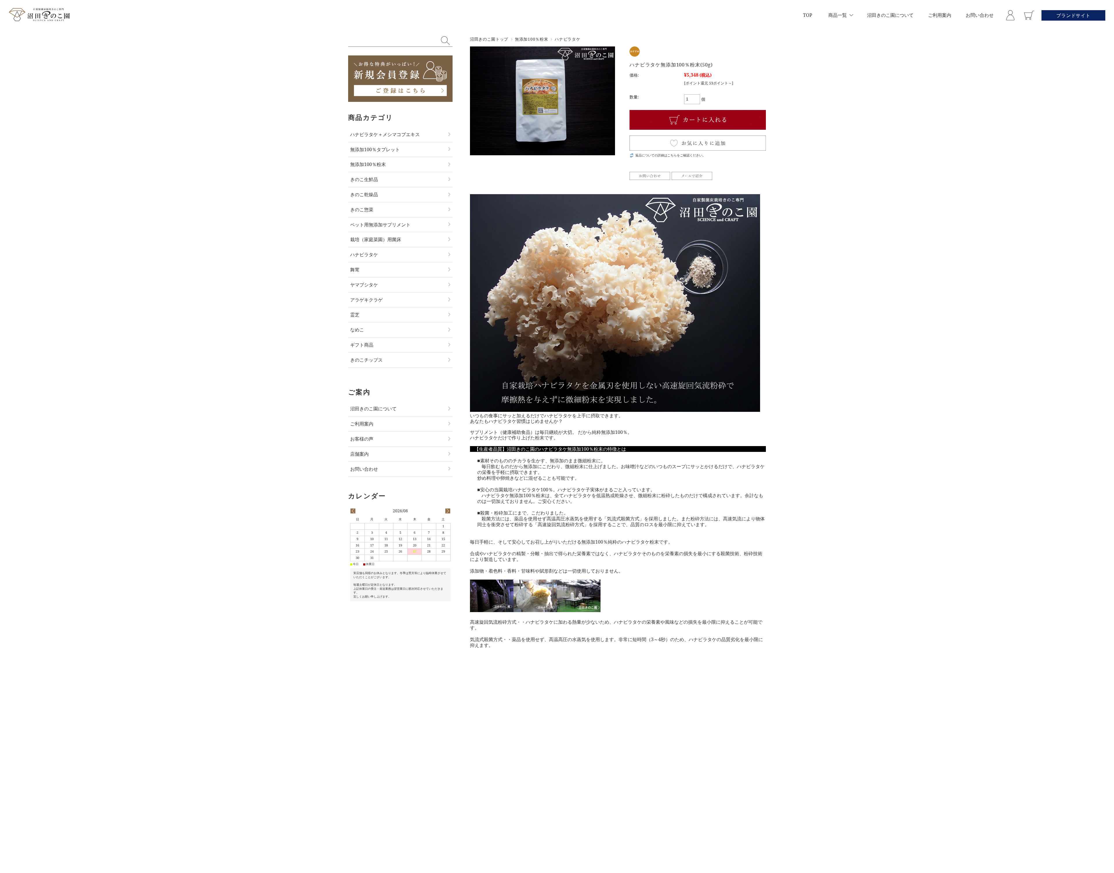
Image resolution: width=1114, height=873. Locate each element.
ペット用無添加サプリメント (380, 224)
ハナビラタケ (567, 39)
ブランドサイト (1073, 15)
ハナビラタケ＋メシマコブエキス (385, 134)
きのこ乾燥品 (364, 194)
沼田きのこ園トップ (489, 39)
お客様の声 (361, 439)
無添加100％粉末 (531, 39)
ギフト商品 (361, 345)
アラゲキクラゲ (366, 300)
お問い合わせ (980, 15)
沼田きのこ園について (890, 15)
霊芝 (354, 314)
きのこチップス (366, 360)
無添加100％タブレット (375, 149)
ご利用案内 (939, 15)
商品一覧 (837, 15)
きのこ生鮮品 (364, 179)
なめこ (357, 330)
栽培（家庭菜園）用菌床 (375, 239)
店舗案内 (359, 454)
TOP (807, 15)
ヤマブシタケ (364, 285)
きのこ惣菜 (361, 209)
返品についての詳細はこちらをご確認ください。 (670, 155)
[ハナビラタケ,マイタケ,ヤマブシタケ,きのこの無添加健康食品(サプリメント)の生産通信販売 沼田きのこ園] (39, 15)
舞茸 (354, 269)
